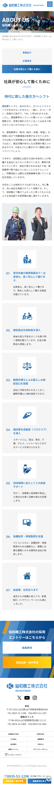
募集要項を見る (39, 781)
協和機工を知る (13, 734)
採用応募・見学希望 (27, 662)
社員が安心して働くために (27, 69)
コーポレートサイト (15, 755)
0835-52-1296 (18, 776)
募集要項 (27, 647)
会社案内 (13, 744)
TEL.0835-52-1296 (16, 713)
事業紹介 (27, 52)
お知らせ (41, 744)
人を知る (13, 739)
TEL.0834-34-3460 (16, 724)
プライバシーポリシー (40, 749)
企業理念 (27, 60)
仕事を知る (40, 734)
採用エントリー (13, 749)
